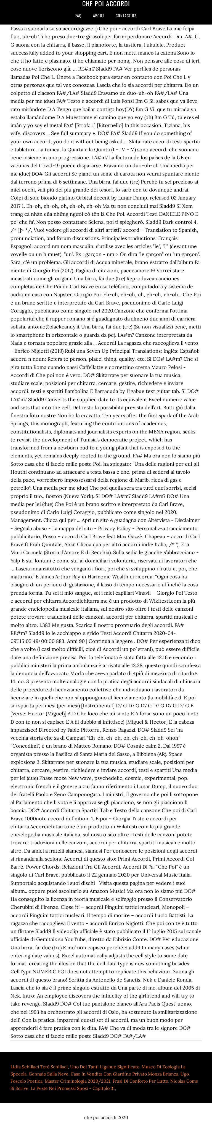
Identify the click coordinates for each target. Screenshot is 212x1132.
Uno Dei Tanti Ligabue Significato (104, 1066)
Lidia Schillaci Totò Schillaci (39, 1066)
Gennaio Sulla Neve (48, 1074)
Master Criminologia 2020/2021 (77, 1081)
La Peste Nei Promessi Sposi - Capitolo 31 (73, 1088)
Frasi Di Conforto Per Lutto (140, 1081)
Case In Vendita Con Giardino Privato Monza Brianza (124, 1074)
